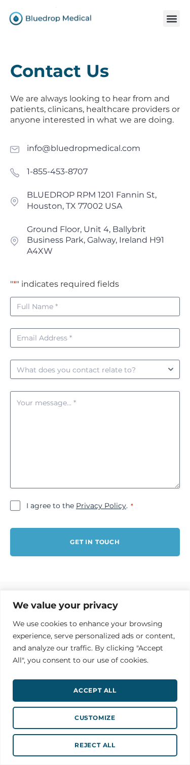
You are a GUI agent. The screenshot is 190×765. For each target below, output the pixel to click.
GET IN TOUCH (95, 542)
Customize (95, 717)
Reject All (95, 745)
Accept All (95, 690)
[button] (171, 18)
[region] (95, 677)
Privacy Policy (101, 505)
